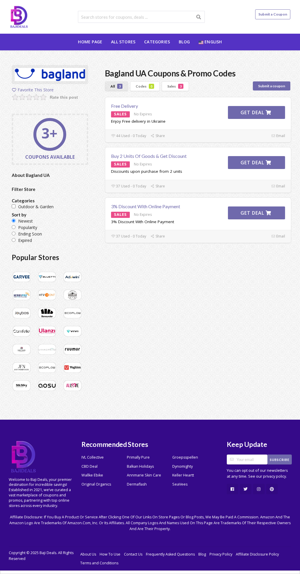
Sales (174, 86)
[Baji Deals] (19, 16)
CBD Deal (89, 466)
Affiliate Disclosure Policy (257, 554)
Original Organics (96, 484)
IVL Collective (92, 457)
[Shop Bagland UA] (50, 75)
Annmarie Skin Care (144, 475)
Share (160, 135)
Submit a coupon (271, 86)
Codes (144, 86)
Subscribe (279, 460)
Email (280, 135)
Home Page (90, 42)
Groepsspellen (185, 457)
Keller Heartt (183, 475)
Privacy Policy (220, 554)
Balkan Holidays (140, 466)
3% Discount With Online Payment (145, 206)
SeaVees (180, 484)
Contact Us (133, 554)
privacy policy (274, 476)
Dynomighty (182, 466)
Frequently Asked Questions (170, 554)
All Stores (123, 42)
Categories (157, 42)
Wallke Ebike (92, 475)
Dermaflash (137, 484)
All (115, 86)
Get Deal (253, 112)
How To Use (110, 554)
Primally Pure (138, 457)
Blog (184, 42)
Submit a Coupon (272, 14)
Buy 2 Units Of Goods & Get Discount (149, 156)
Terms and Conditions (99, 563)
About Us (88, 554)
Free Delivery (124, 106)
